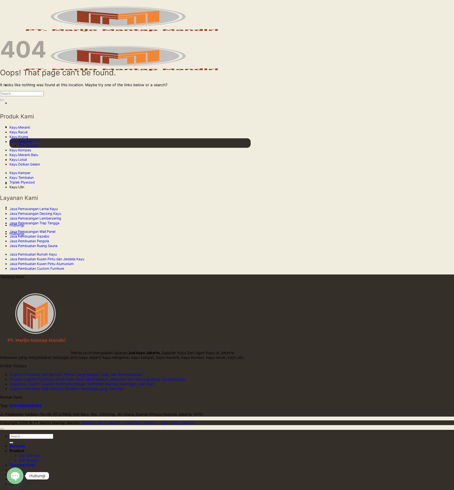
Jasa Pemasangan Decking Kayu (35, 213)
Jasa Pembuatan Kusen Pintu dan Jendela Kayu (46, 259)
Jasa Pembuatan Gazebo (29, 236)
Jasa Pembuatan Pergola (29, 241)
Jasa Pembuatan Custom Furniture (36, 268)
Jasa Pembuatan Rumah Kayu (33, 254)
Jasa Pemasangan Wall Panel (32, 231)
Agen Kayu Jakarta (178, 422)
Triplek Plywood (22, 182)
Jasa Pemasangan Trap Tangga (34, 223)
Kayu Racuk (18, 132)
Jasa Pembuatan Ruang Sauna (33, 246)
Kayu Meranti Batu (23, 155)
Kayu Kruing (18, 137)
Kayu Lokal (18, 159)
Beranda (17, 102)
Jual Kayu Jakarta (141, 422)
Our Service (29, 455)
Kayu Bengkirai (21, 141)
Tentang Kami (22, 465)
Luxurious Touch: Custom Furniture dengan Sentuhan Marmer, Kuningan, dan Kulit (81, 384)
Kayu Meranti (19, 127)
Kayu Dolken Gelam (24, 164)
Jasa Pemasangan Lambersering (35, 218)
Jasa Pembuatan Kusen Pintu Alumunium (41, 264)
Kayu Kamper (20, 173)
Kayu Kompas (20, 150)
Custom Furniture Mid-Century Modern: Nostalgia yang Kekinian (66, 388)
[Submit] (2, 100)
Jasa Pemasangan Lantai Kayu (33, 209)
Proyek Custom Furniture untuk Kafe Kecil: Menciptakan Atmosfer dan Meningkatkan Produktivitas (97, 379)
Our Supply (29, 145)
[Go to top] (2, 429)
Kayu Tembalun (21, 177)
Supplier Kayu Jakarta (101, 422)
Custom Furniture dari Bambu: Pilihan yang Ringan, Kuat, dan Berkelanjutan (76, 374)
